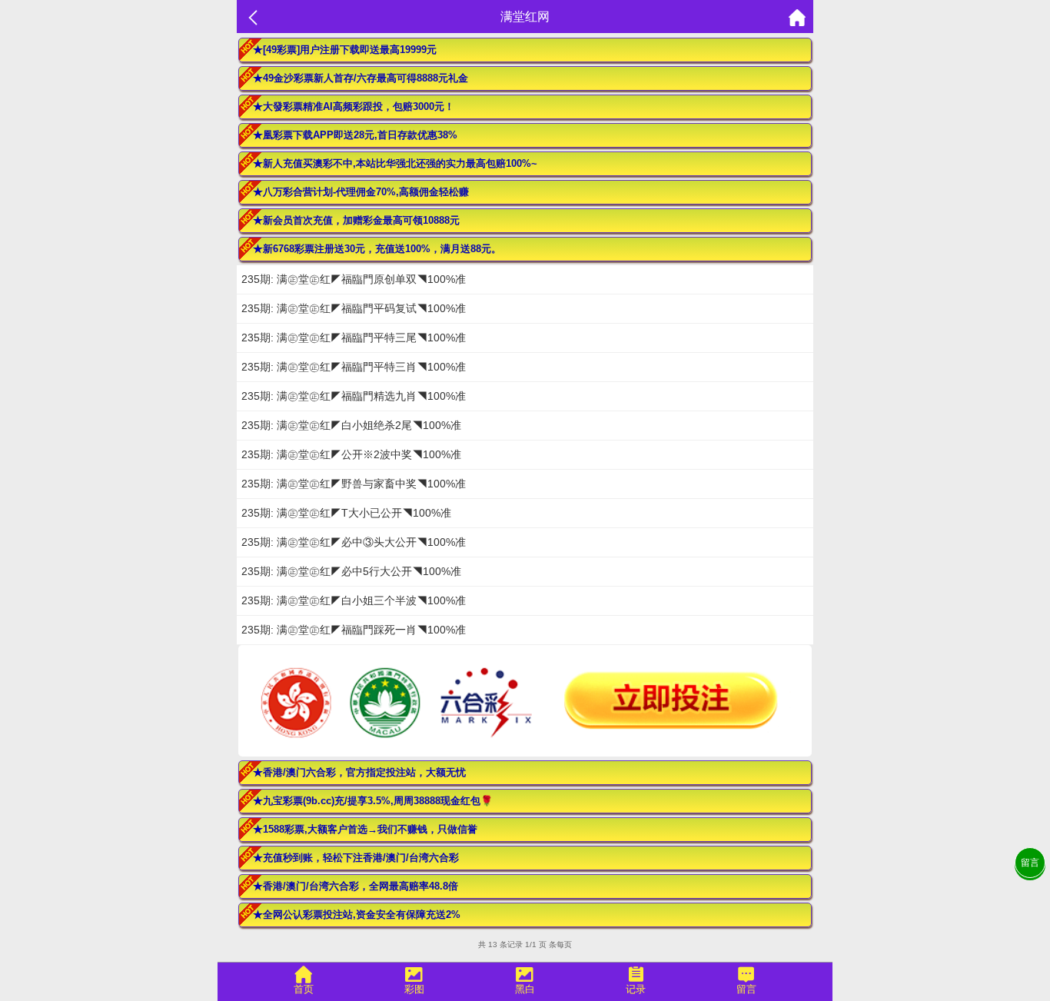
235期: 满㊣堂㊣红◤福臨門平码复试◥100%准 (353, 308)
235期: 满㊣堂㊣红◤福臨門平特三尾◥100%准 (353, 337)
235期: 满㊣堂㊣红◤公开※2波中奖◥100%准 (351, 454)
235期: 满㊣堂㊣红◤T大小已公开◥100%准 (346, 513)
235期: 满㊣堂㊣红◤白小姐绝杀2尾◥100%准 (351, 425)
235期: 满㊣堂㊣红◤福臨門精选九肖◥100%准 (353, 396)
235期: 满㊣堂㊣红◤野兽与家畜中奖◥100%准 (353, 483)
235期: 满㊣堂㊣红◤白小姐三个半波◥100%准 (353, 600)
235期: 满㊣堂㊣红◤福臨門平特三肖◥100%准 (353, 367)
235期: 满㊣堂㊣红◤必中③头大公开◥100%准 (353, 542)
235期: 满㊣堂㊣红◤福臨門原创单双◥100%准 (353, 279)
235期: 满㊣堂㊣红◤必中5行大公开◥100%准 (351, 571)
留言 (1030, 862)
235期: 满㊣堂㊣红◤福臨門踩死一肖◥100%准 (353, 630)
